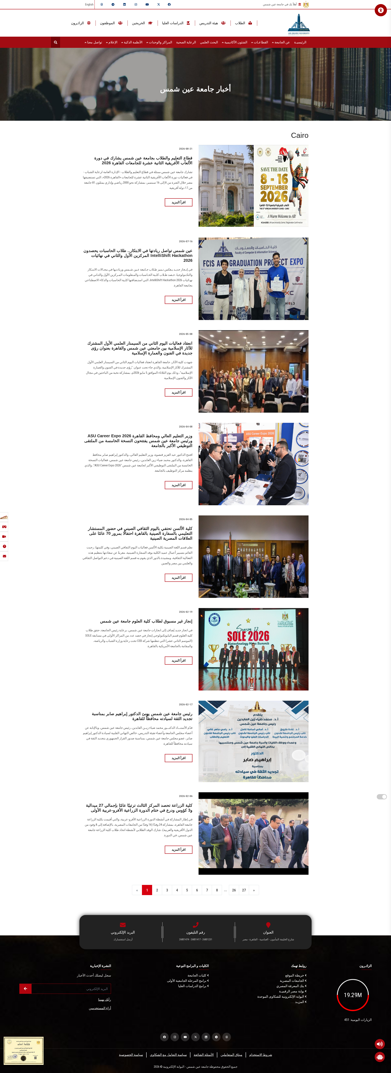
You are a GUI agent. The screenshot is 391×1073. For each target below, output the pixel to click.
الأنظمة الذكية (132, 42)
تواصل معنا (94, 42)
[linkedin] (124, 4)
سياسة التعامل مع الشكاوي (168, 1055)
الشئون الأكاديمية (235, 42)
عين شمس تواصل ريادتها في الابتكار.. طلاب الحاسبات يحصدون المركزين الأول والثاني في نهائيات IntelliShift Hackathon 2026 (137, 255)
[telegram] (113, 4)
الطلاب (240, 23)
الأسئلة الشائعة (204, 1055)
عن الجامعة (282, 42)
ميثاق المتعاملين (231, 1055)
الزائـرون (78, 23)
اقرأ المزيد (179, 202)
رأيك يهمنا (104, 1000)
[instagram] (135, 4)
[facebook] (169, 4)
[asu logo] (299, 23)
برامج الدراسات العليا (192, 986)
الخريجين (139, 23)
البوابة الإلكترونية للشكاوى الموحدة (281, 996)
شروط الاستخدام (260, 1055)
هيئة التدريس (209, 23)
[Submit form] (25, 989)
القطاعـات (260, 42)
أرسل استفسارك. (123, 939)
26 (234, 890)
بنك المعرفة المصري (290, 986)
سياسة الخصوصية (131, 1055)
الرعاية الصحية (186, 42)
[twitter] (158, 4)
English (89, 4)
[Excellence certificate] (24, 1050)
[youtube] (147, 4)
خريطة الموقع (295, 975)
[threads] (101, 4)
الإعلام (112, 42)
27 (244, 890)
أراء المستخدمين (100, 1008)
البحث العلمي (209, 42)
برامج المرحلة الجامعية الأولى (187, 981)
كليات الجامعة (197, 975)
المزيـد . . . (298, 1002)
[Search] (55, 42)
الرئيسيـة (300, 42)
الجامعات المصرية (292, 981)
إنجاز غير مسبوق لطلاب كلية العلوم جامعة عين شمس (146, 621)
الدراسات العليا (173, 23)
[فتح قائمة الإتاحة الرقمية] (381, 10)
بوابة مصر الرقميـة (292, 991)
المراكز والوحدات (160, 42)
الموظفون (108, 23)
